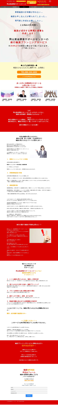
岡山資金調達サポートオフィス (16, 4)
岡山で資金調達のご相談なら (11, 1)
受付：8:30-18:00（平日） (43, 2)
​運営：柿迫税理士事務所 (20, 1)
